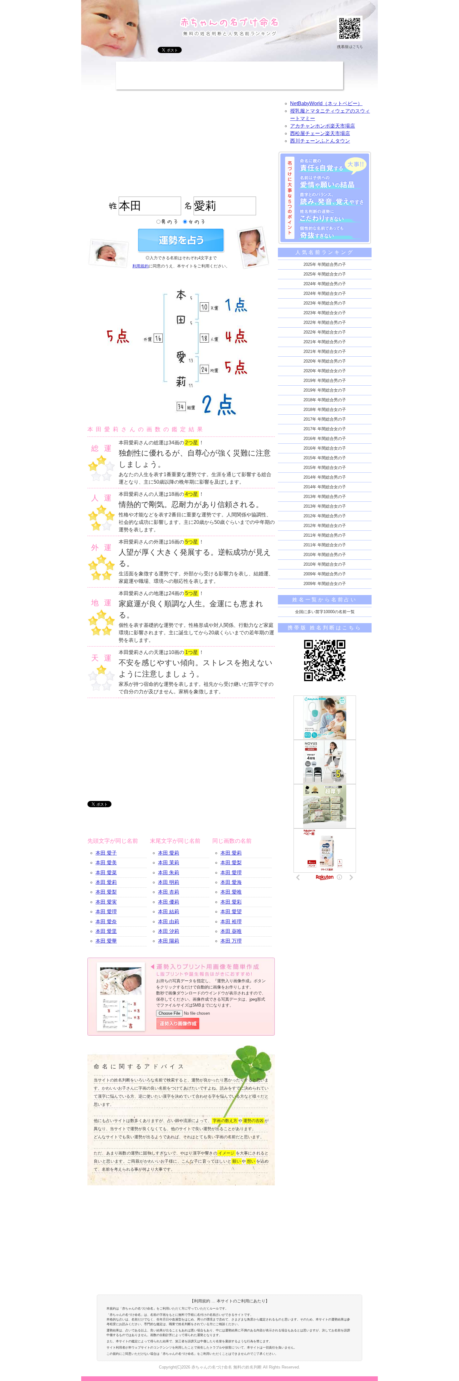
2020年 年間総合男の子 (325, 361)
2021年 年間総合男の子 (325, 341)
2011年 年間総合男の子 (325, 535)
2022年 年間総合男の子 (325, 322)
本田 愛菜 (106, 872)
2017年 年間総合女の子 (325, 429)
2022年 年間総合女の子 (325, 332)
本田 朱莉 (168, 872)
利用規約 (140, 266)
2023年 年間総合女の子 (325, 312)
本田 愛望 (231, 911)
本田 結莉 (168, 911)
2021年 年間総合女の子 (325, 351)
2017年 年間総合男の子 (325, 419)
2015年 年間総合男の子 (325, 458)
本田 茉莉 (168, 862)
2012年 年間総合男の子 (325, 516)
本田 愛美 (106, 862)
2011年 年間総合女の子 (325, 545)
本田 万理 (231, 941)
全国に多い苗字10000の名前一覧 (325, 611)
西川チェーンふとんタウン (320, 141)
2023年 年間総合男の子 (325, 303)
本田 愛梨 (106, 892)
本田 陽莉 (168, 941)
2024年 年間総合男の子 (325, 283)
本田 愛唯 (231, 892)
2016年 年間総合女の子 (325, 448)
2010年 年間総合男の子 (325, 554)
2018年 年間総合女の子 (325, 409)
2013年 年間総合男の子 (325, 496)
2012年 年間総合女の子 (325, 525)
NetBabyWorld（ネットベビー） (326, 103)
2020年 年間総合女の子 (325, 370)
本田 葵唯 (231, 931)
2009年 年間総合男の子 (325, 574)
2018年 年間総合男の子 (325, 400)
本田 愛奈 (106, 921)
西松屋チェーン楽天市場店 (320, 133)
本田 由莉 (168, 921)
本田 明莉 (168, 882)
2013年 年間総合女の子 (325, 506)
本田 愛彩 (231, 902)
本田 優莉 (168, 902)
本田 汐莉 (168, 931)
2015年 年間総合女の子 (325, 467)
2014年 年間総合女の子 (325, 487)
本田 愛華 (106, 941)
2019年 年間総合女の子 (325, 390)
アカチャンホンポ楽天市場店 (322, 126)
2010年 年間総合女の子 (325, 564)
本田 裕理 (231, 921)
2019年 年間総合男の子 (325, 380)
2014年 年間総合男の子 (325, 477)
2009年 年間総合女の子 (325, 583)
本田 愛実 (106, 902)
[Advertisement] (229, 75)
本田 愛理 (106, 911)
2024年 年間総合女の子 (325, 293)
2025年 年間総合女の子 (325, 274)
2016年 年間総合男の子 (325, 438)
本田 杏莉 (168, 892)
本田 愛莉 (106, 882)
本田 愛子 (106, 853)
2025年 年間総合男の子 (325, 264)
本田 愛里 (106, 931)
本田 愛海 (231, 882)
